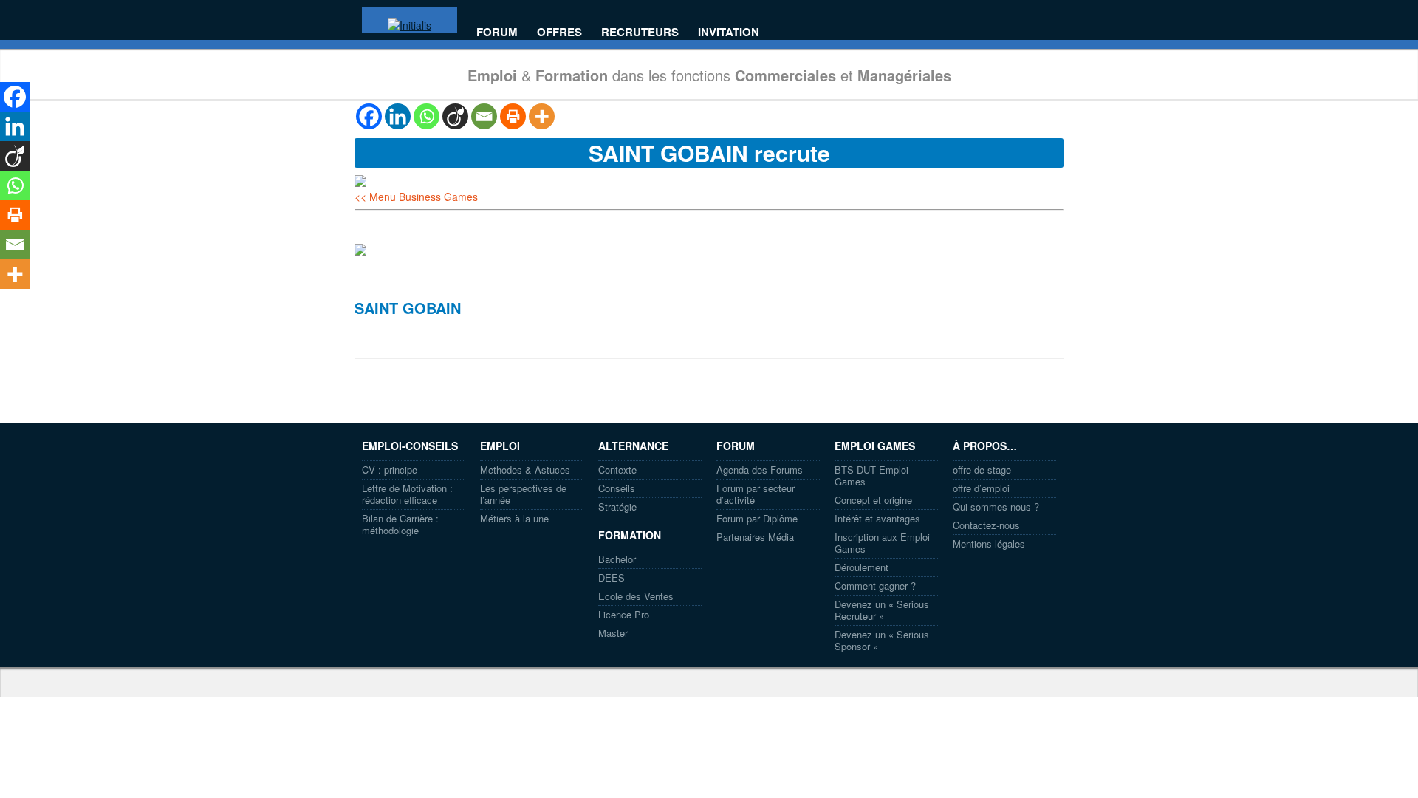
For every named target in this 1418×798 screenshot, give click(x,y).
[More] (542, 116)
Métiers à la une (514, 518)
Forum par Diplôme (757, 518)
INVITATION (728, 32)
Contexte (617, 470)
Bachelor (617, 559)
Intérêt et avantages (877, 518)
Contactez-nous (986, 525)
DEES (611, 577)
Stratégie (617, 506)
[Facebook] (369, 116)
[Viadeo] (455, 116)
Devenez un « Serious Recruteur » (882, 610)
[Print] (513, 116)
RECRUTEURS (640, 32)
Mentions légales (989, 543)
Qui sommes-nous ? (996, 506)
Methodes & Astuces (525, 470)
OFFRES (559, 32)
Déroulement (861, 567)
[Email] (484, 116)
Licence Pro (623, 614)
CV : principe (389, 470)
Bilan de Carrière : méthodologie (400, 524)
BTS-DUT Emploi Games (871, 475)
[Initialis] (409, 25)
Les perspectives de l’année (523, 494)
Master (613, 633)
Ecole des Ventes (636, 596)
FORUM (497, 32)
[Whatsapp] (426, 116)
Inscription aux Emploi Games (882, 543)
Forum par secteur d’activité (755, 494)
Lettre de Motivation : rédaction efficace (407, 494)
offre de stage (982, 470)
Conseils (616, 488)
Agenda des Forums (759, 470)
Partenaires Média (755, 537)
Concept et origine (873, 500)
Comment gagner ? (875, 586)
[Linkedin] (398, 116)
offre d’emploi (981, 488)
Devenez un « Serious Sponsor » (882, 640)
